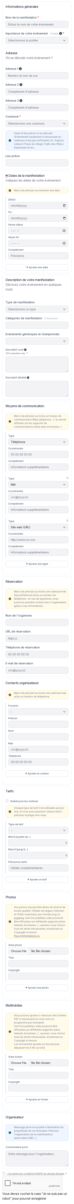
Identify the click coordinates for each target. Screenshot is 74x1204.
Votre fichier (15, 1056)
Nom (11, 730)
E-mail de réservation (19, 663)
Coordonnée (15, 448)
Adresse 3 (13, 100)
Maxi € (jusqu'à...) (18, 849)
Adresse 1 (12, 68)
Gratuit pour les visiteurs (24, 801)
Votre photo (15, 945)
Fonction (13, 705)
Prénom (12, 718)
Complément (15, 249)
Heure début (15, 224)
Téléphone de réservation (23, 647)
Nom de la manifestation (21, 17)
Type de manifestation (20, 302)
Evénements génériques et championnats (32, 334)
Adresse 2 (13, 84)
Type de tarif (15, 824)
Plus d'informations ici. (27, 935)
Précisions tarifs (17, 861)
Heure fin (13, 237)
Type (11, 435)
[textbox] (37, 123)
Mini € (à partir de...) (19, 836)
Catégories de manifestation (32, 318)
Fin (10, 212)
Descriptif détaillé (16, 377)
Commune (12, 116)
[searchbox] (9, 325)
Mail (10, 743)
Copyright (14, 970)
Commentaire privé (17, 1147)
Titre (11, 957)
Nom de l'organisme (19, 615)
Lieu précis (13, 156)
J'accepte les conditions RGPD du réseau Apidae (35, 1173)
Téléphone (14, 755)
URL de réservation (18, 631)
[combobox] (37, 123)
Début (11, 199)
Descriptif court (16, 351)
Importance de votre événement (32, 33)
